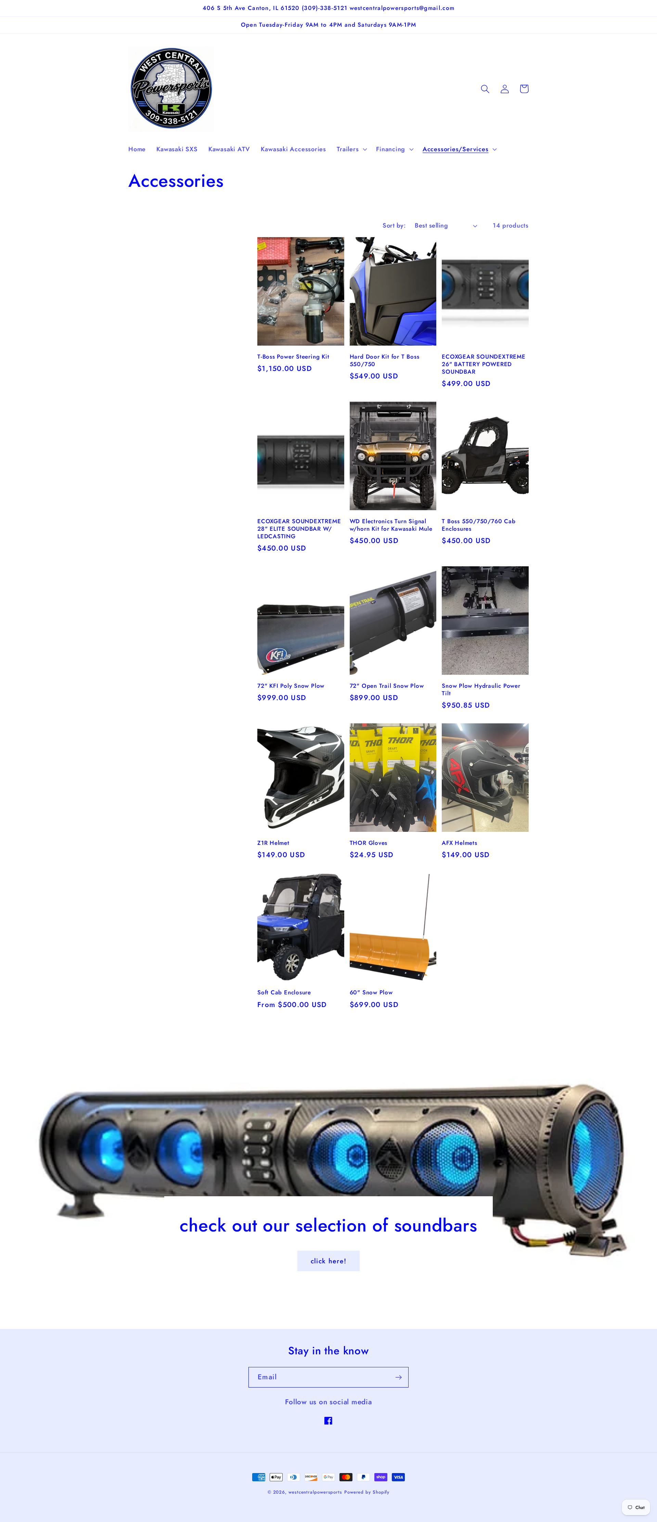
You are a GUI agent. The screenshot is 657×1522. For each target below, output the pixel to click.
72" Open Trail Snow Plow (387, 686)
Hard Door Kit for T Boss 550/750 (385, 360)
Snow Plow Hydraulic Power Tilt (481, 689)
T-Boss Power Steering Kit (293, 357)
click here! (328, 1261)
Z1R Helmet (273, 843)
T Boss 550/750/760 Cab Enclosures (478, 525)
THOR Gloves (369, 843)
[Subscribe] (398, 1377)
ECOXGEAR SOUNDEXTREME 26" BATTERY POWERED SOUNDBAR (483, 364)
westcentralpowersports (315, 1492)
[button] (351, 149)
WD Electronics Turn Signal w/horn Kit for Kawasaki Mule (391, 525)
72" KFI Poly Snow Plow (290, 686)
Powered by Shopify (366, 1492)
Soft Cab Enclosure (284, 992)
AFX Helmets (459, 843)
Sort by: (394, 225)
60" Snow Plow (371, 992)
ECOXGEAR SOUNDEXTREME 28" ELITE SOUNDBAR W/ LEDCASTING (299, 529)
